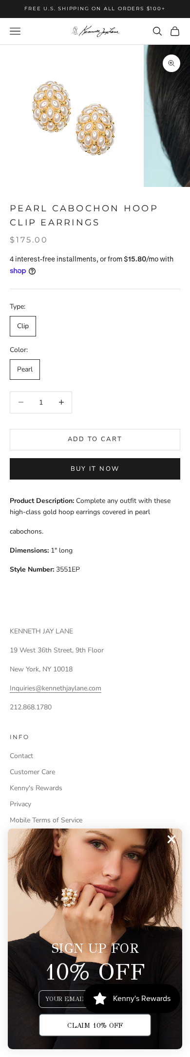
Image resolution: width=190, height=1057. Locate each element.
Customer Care (32, 772)
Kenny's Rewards (36, 788)
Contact (21, 755)
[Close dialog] (171, 839)
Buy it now (95, 468)
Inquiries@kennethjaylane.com (55, 688)
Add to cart (95, 439)
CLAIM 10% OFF (94, 1025)
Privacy (20, 804)
